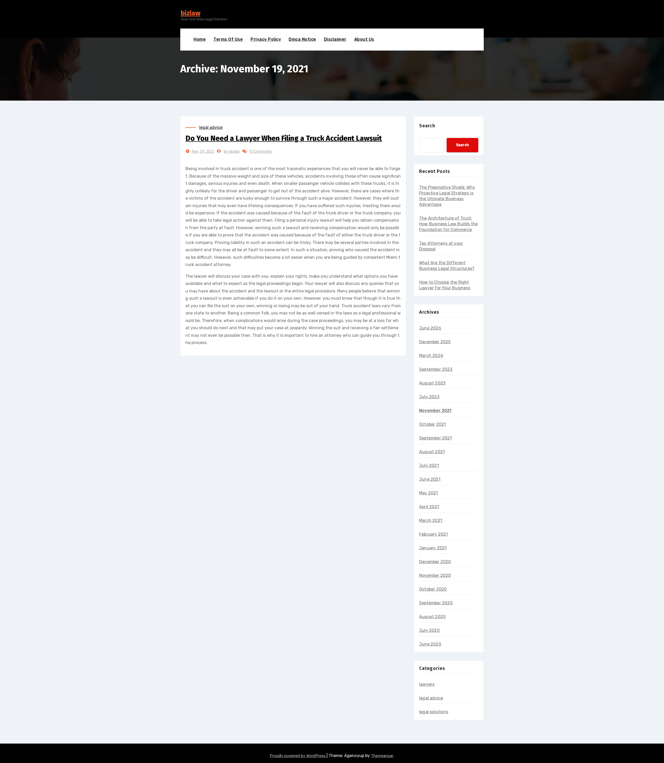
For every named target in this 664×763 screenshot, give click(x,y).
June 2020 (430, 644)
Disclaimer (335, 39)
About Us (364, 39)
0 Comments (261, 151)
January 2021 (433, 547)
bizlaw (190, 13)
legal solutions (433, 711)
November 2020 (435, 575)
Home (199, 39)
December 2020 (435, 561)
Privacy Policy (266, 39)
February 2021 (433, 534)
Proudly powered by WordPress (298, 755)
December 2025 (435, 341)
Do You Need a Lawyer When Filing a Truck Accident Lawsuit (283, 138)
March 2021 (430, 520)
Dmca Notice (302, 39)
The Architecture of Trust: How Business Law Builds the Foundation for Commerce (448, 224)
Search (427, 126)
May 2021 (428, 493)
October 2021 (432, 424)
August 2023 (432, 383)
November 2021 (435, 410)
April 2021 (429, 506)
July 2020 (429, 630)
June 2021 (429, 479)
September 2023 (435, 369)
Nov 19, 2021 (203, 151)
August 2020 (432, 616)
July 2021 (429, 465)
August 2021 (432, 451)
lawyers (426, 684)
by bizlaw (232, 151)
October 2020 (433, 589)
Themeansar (382, 755)
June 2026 (430, 328)
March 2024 (431, 355)
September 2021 (435, 438)
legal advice (211, 127)
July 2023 (429, 396)
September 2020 (436, 602)
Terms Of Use (228, 39)
